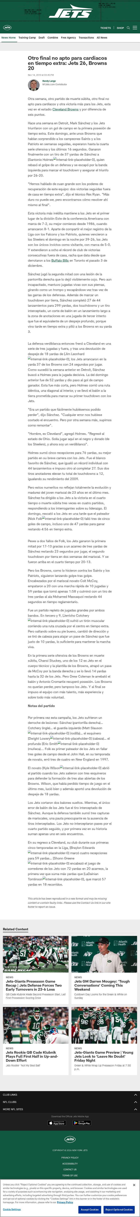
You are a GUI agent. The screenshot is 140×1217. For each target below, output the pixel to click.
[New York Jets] (70, 1140)
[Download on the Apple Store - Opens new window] (57, 1123)
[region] (70, 1198)
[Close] (134, 1185)
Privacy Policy (70, 1157)
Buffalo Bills (60, 260)
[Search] (128, 27)
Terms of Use (70, 1175)
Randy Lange (49, 81)
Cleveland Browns (65, 109)
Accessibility (70, 1163)
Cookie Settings (12, 1209)
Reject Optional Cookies (119, 1209)
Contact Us (70, 1169)
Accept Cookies (90, 1209)
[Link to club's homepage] (7, 26)
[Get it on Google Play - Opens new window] (82, 1124)
